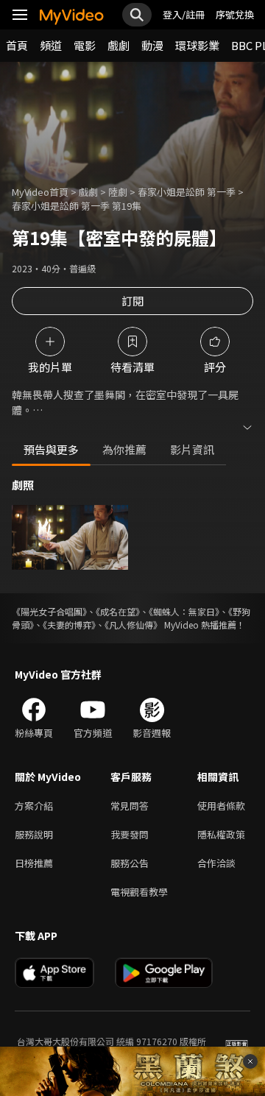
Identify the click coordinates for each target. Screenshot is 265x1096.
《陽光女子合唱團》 (49, 611)
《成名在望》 (118, 611)
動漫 (152, 45)
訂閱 (132, 300)
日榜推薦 (34, 863)
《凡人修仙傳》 (133, 624)
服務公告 (129, 863)
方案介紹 (34, 806)
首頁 (17, 45)
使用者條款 (221, 806)
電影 (85, 45)
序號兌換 (235, 14)
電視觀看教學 (139, 892)
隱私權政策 (221, 834)
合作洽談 (216, 863)
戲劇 (118, 45)
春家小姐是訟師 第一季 (187, 192)
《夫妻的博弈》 (69, 624)
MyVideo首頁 (40, 192)
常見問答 (129, 806)
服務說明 (34, 834)
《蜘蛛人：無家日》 (184, 611)
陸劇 (117, 192)
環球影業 (197, 45)
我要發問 (129, 834)
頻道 (51, 45)
